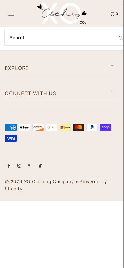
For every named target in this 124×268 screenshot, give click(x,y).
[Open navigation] (19, 13)
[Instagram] (19, 166)
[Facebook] (9, 166)
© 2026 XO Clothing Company (39, 181)
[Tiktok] (40, 166)
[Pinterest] (29, 166)
